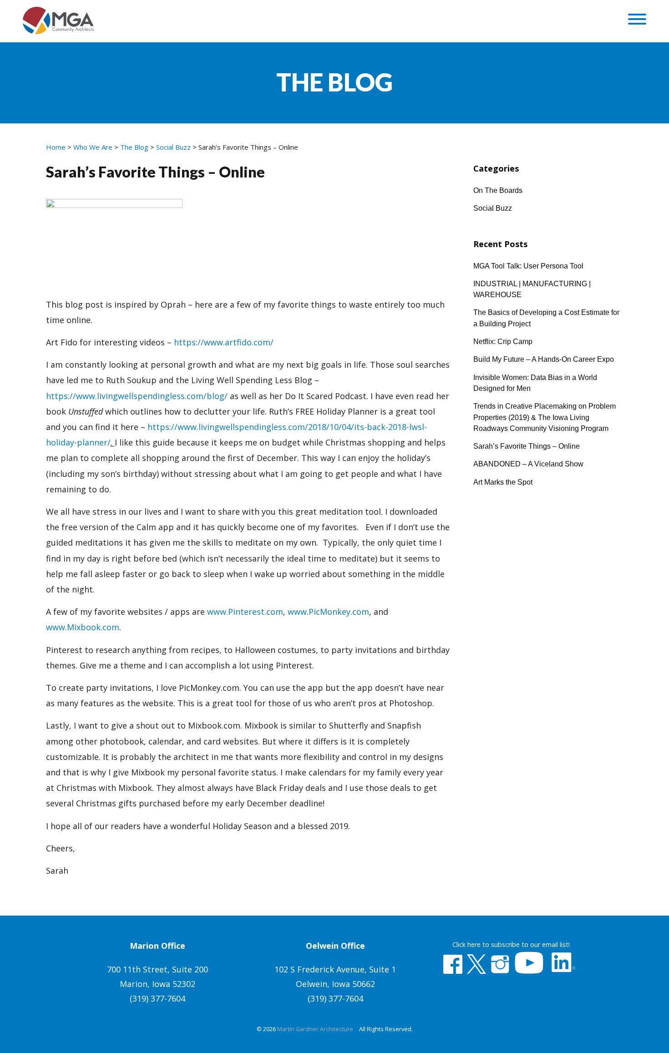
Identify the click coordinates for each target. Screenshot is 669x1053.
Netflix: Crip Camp (502, 341)
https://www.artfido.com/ (224, 342)
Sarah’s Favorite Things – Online (526, 446)
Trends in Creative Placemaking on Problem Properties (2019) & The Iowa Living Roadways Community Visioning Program (544, 417)
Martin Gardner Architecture (315, 1029)
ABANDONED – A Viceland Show (528, 464)
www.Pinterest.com (245, 611)
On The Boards (497, 190)
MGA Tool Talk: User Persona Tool (528, 266)
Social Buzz (492, 208)
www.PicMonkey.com (328, 611)
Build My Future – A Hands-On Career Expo (543, 359)
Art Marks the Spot (502, 482)
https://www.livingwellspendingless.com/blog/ (137, 395)
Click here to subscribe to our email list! (511, 944)
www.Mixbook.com (82, 627)
